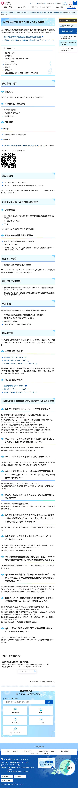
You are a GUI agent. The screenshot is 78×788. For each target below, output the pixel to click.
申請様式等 (8, 70)
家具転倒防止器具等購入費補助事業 (68, 43)
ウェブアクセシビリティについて (46, 751)
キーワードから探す (11, 699)
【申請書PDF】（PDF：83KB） (15, 357)
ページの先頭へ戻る (39, 747)
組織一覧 (19, 776)
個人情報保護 (64, 751)
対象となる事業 (9, 61)
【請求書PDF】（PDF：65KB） (15, 386)
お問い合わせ (7, 780)
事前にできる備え (48, 12)
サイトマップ (34, 753)
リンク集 (46, 753)
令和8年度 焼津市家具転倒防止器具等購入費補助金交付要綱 (23, 37)
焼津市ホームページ (6, 12)
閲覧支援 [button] (59, 3)
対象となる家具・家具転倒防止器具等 (16, 58)
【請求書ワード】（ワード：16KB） (16, 389)
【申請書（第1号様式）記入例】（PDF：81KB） (20, 363)
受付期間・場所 (9, 53)
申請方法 (7, 67)
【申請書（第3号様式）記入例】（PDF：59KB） (20, 392)
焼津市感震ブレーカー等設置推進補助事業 (68, 37)
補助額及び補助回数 (11, 64)
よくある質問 (41, 3)
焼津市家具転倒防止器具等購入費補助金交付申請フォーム (24, 145)
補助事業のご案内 (58, 12)
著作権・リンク (27, 751)
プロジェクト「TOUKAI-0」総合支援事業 (68, 49)
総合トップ (34, 3)
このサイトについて (12, 751)
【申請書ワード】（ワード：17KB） (16, 360)
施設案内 (6, 776)
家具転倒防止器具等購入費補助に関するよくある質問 (21, 73)
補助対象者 (8, 56)
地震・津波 (39, 12)
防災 (20, 12)
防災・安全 (15, 12)
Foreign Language (50, 3)
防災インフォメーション (29, 12)
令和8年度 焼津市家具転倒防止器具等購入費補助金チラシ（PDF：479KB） (28, 40)
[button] (70, 3)
